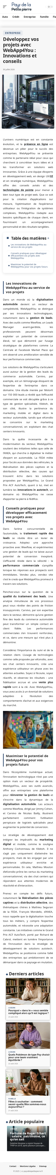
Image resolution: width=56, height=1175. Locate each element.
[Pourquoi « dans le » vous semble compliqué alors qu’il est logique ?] (28, 991)
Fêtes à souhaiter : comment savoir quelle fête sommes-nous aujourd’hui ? (27, 1104)
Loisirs (11, 1008)
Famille (12, 1099)
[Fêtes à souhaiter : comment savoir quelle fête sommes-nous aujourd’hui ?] (28, 1082)
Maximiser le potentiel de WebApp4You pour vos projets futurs (29, 265)
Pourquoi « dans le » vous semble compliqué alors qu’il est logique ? (28, 1012)
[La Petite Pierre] (21, 6)
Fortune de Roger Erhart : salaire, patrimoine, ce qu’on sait (28, 1136)
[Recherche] (43, 6)
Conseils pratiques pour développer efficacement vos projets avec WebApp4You (29, 255)
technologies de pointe (18, 190)
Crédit (13, 1129)
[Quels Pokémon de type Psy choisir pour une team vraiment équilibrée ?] (28, 1035)
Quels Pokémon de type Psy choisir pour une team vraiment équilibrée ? (29, 1057)
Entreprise (13, 33)
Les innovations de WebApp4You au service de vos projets (28, 245)
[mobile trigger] (5, 6)
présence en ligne (36, 144)
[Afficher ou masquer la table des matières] (47, 238)
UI (51, 176)
